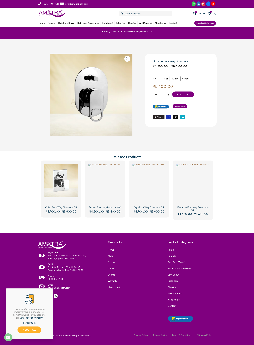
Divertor (116, 31)
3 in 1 (165, 78)
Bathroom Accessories (180, 268)
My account (114, 287)
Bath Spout (173, 274)
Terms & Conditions (182, 335)
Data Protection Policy (31, 317)
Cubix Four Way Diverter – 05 (61, 207)
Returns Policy (159, 335)
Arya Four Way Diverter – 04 (149, 207)
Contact (112, 262)
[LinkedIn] (213, 3)
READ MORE (29, 322)
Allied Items (174, 299)
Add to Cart (183, 94)
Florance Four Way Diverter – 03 (193, 208)
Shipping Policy (205, 335)
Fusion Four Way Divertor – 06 (105, 207)
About (111, 255)
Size (154, 78)
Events (111, 274)
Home (105, 31)
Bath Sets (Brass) (176, 262)
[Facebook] (208, 3)
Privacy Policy (140, 335)
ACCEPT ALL (29, 330)
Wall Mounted (175, 293)
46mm (185, 78)
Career (111, 268)
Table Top (173, 280)
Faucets (172, 255)
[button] (127, 59)
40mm (175, 78)
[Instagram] (203, 3)
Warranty (112, 280)
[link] (161, 106)
